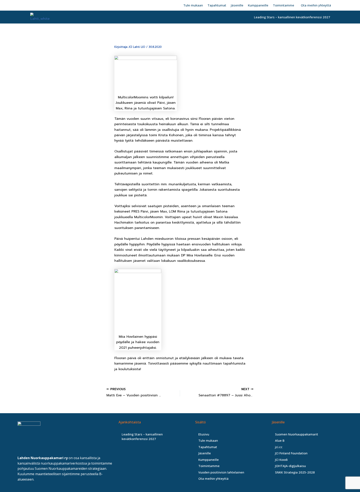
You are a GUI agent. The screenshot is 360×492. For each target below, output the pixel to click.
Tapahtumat (217, 5)
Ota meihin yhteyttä (316, 5)
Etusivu (203, 434)
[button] (284, 5)
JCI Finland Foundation (291, 453)
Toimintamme (283, 5)
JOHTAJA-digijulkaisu (290, 466)
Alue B (279, 440)
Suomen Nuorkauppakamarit (296, 434)
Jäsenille (237, 5)
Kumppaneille (258, 5)
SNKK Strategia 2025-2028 (295, 472)
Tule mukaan (193, 5)
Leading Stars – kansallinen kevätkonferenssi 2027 (292, 17)
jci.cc (278, 447)
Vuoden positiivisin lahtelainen (221, 472)
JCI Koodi (281, 459)
